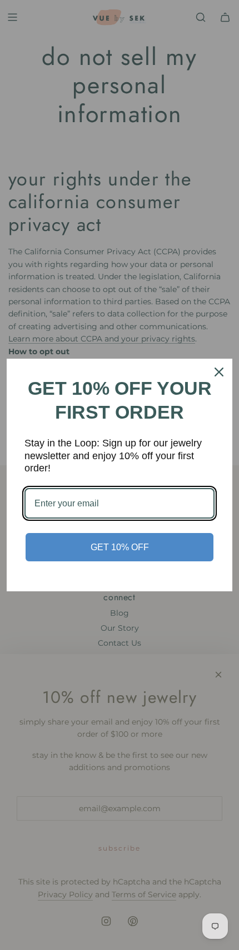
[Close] (219, 372)
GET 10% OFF (120, 547)
